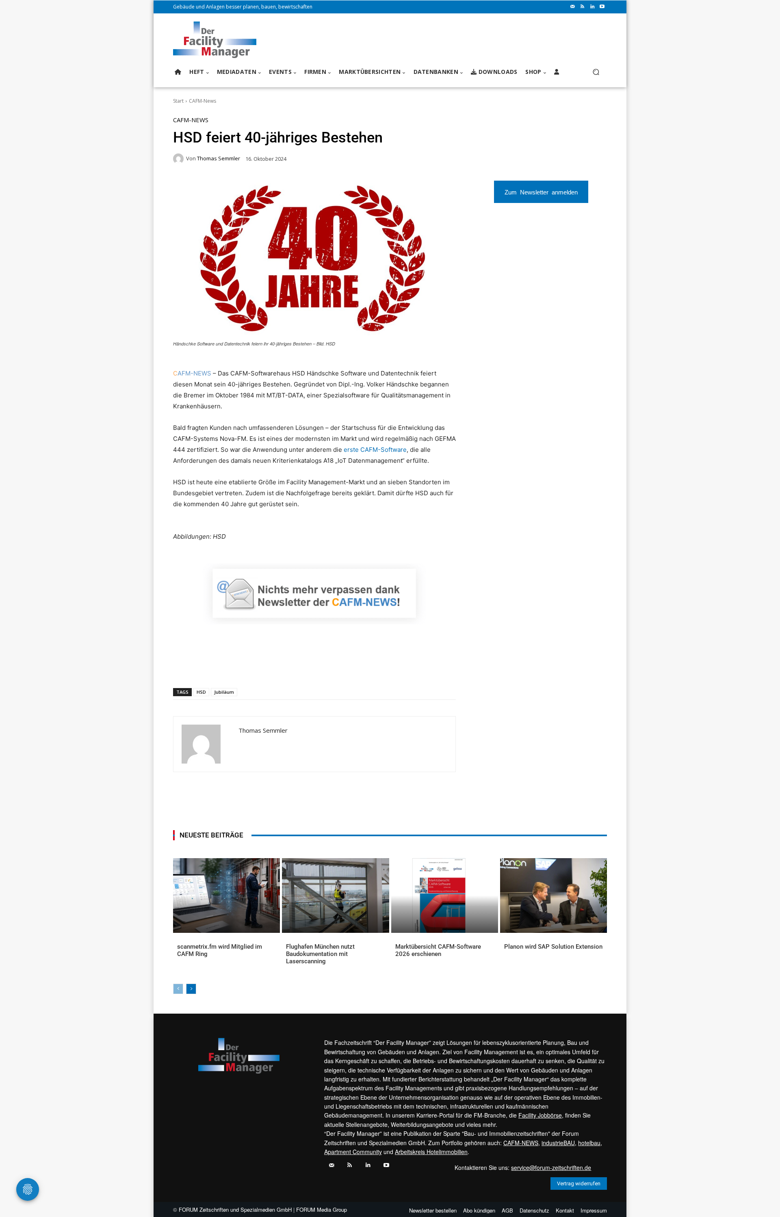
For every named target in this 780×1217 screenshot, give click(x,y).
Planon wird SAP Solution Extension (553, 946)
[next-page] (191, 989)
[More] (326, 667)
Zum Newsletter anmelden (541, 192)
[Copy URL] (307, 667)
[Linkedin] (592, 7)
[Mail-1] (573, 7)
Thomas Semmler (218, 158)
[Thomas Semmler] (179, 158)
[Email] (270, 667)
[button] (595, 72)
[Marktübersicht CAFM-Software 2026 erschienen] (444, 895)
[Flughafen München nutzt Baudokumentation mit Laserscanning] (335, 895)
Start (178, 100)
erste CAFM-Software (375, 449)
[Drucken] (289, 667)
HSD (201, 692)
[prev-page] (178, 989)
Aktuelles (189, 960)
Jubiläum (224, 692)
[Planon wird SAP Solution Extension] (553, 895)
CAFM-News (202, 100)
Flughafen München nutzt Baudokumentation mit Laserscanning (320, 954)
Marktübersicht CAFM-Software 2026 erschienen (438, 950)
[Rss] (582, 7)
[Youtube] (602, 7)
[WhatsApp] (233, 667)
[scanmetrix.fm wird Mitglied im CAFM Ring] (226, 895)
